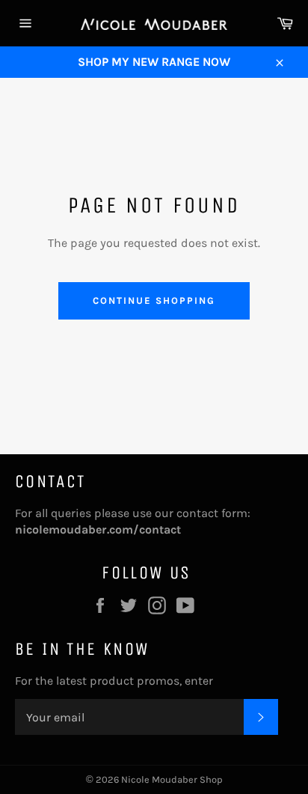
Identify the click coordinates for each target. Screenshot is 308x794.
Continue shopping (154, 300)
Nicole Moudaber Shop (172, 779)
